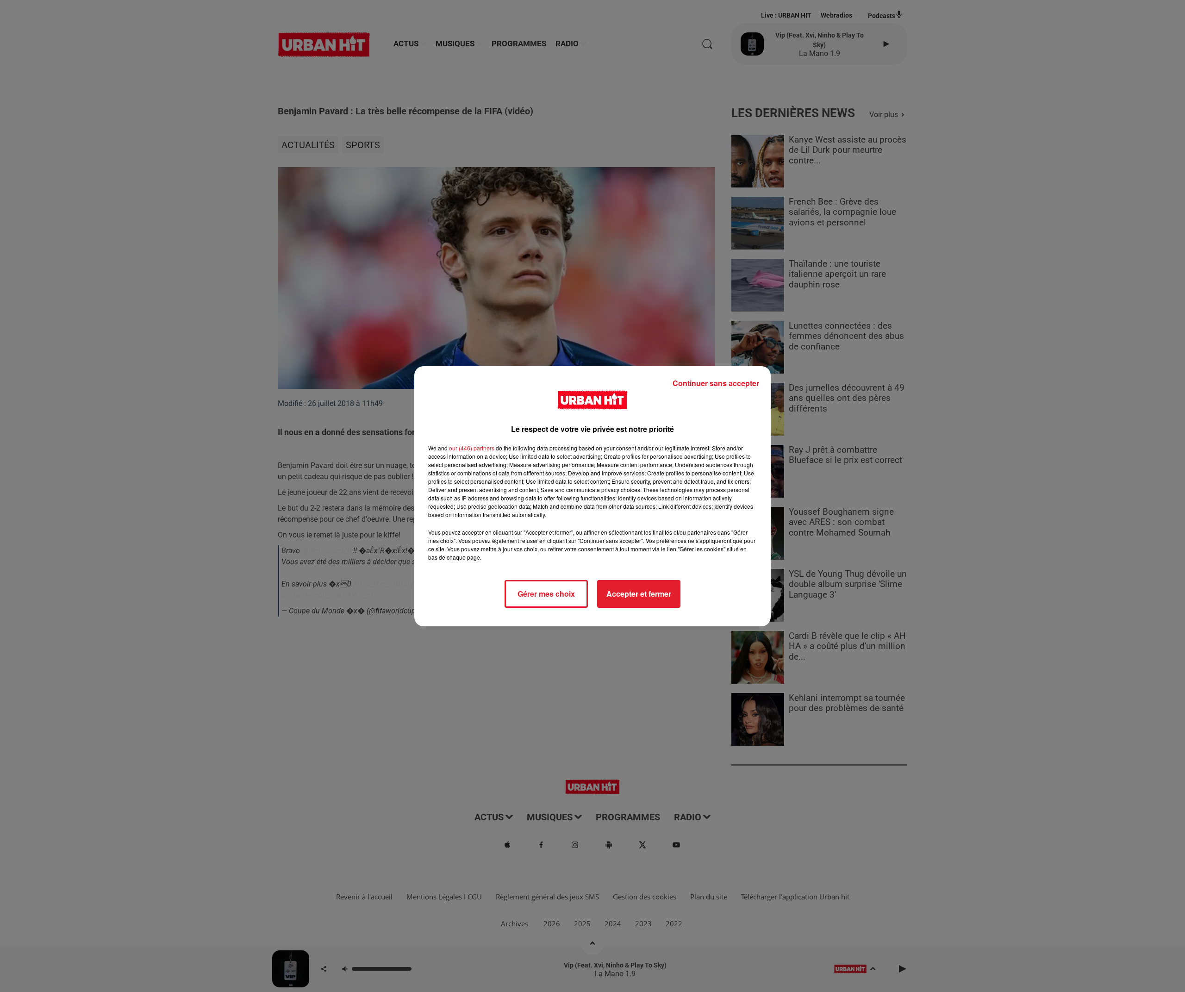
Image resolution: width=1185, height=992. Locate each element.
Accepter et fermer (638, 593)
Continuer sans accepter (716, 383)
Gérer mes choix (546, 593)
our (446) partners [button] (471, 448)
